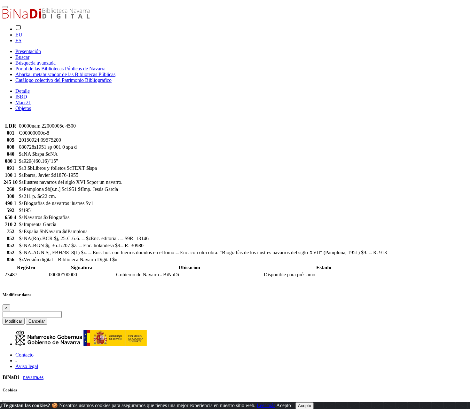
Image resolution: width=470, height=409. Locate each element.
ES (18, 40)
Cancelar (36, 321)
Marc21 (23, 102)
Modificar (13, 321)
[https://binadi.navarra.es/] (46, 17)
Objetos (23, 108)
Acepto (283, 405)
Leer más (266, 405)
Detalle (22, 91)
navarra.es (33, 377)
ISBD (21, 96)
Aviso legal (26, 366)
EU (18, 34)
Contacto (24, 355)
